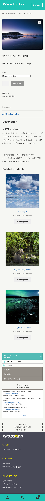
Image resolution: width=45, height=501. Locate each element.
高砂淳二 (13, 13)
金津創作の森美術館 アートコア (11, 402)
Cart (34, 495)
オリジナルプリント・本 (11, 449)
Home (7, 13)
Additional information (10, 114)
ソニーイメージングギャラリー (11, 409)
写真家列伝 (6, 463)
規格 (4, 72)
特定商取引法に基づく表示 (12, 487)
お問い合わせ (7, 480)
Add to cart (17, 83)
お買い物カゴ (10, 365)
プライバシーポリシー (10, 484)
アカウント (7, 497)
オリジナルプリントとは (12, 379)
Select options (22, 221)
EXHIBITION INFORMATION (22, 385)
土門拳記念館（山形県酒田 (10, 393)
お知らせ (7, 370)
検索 (22, 497)
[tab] (22, 107)
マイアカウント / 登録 (13, 361)
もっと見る (22, 415)
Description (6, 107)
